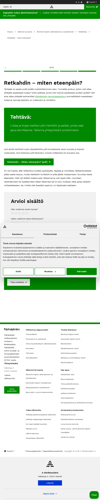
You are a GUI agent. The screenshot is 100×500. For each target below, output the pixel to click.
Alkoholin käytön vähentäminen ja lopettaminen (55, 32)
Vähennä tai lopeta (24, 32)
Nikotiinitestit (66, 344)
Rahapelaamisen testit (70, 348)
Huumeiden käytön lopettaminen (38, 383)
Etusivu (10, 32)
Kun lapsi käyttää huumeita (36, 424)
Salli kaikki (81, 271)
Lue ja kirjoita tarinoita (69, 424)
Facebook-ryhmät (67, 437)
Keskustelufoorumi (68, 415)
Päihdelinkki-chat (67, 374)
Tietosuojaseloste (33, 451)
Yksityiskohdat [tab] (50, 234)
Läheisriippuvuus (32, 433)
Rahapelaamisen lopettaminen (38, 387)
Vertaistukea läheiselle (35, 438)
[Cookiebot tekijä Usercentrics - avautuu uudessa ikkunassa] (85, 227)
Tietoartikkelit (31, 334)
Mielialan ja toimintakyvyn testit (73, 358)
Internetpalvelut (67, 398)
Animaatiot (30, 348)
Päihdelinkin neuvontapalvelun (50, 96)
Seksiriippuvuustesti (69, 353)
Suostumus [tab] (17, 234)
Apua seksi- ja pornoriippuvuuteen (39, 392)
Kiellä (18, 271)
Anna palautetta (12, 390)
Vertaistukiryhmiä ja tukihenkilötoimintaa (76, 403)
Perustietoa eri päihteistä (36, 339)
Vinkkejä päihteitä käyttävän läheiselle (41, 415)
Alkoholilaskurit (67, 362)
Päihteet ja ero (31, 429)
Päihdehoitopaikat (68, 389)
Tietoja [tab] (83, 234)
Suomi (92, 2)
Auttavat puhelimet (68, 393)
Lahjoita (50, 483)
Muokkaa (48, 271)
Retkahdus (83, 32)
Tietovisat (29, 353)
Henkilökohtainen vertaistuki (72, 419)
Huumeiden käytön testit (70, 339)
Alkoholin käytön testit (70, 334)
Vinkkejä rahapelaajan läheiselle (38, 419)
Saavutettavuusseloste (53, 451)
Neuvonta (90, 7)
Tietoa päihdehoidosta (70, 384)
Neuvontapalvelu (67, 379)
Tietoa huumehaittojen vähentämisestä (41, 344)
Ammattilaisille (31, 358)
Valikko (6, 7)
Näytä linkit (48, 493)
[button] (94, 495)
